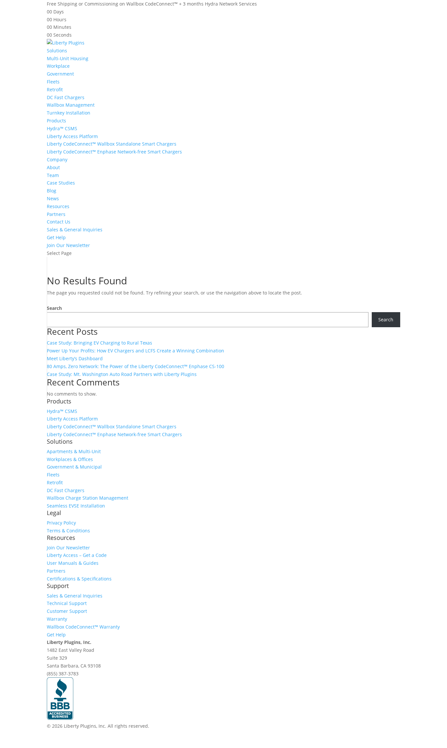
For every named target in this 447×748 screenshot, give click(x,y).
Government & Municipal (74, 467)
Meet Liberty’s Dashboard (75, 358)
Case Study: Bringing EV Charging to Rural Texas (99, 343)
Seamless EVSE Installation (76, 506)
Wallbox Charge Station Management (87, 498)
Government (60, 74)
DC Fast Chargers (65, 97)
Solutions (57, 50)
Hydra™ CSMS (62, 128)
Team (53, 175)
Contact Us (58, 222)
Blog (51, 190)
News (53, 198)
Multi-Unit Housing (67, 58)
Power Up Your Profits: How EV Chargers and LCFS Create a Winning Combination (135, 350)
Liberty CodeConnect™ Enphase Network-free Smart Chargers (114, 152)
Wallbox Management (71, 105)
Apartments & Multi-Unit (74, 451)
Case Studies (61, 183)
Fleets (53, 82)
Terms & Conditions (68, 530)
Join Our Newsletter (68, 245)
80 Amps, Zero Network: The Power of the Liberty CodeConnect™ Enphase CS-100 (135, 366)
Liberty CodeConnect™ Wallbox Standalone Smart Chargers (111, 144)
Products (56, 120)
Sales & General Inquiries (74, 229)
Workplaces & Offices (70, 459)
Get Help (56, 237)
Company (57, 159)
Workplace (58, 66)
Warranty (57, 619)
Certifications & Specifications (79, 579)
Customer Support (67, 611)
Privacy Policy (61, 523)
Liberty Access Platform (72, 136)
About (53, 167)
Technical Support (67, 603)
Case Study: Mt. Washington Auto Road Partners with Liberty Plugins (122, 374)
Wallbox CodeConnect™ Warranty (83, 627)
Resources (58, 206)
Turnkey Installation (68, 113)
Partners (56, 214)
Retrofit (55, 89)
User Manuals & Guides (72, 563)
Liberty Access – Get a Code (77, 555)
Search (54, 308)
